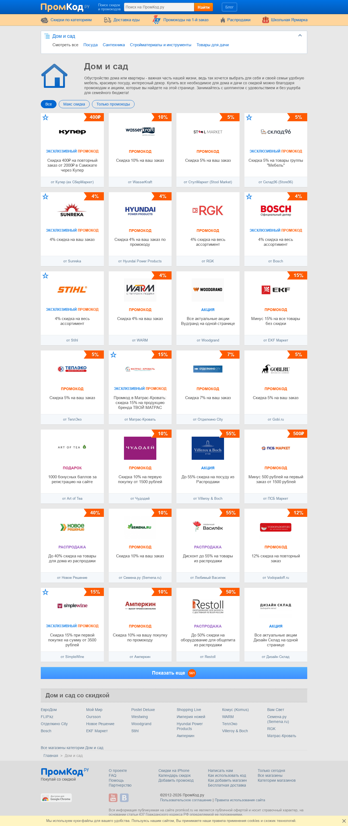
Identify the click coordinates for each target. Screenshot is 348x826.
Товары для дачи (213, 44)
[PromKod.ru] (65, 6)
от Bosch (275, 261)
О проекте (118, 770)
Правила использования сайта (240, 800)
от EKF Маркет (275, 340)
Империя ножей (191, 717)
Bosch (46, 731)
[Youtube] (114, 797)
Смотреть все (65, 44)
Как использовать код (227, 775)
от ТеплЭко (72, 419)
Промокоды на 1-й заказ (186, 19)
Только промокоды (113, 104)
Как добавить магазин (227, 780)
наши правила (214, 821)
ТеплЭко (229, 724)
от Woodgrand (208, 340)
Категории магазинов (277, 780)
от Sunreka (72, 261)
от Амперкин (140, 657)
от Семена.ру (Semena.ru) (140, 578)
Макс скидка (74, 104)
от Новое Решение (72, 578)
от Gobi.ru (276, 419)
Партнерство (120, 785)
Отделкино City (54, 724)
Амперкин (185, 736)
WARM (228, 717)
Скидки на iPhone (174, 770)
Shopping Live (189, 709)
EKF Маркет (97, 731)
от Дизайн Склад (276, 657)
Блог (229, 7)
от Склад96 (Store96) (276, 182)
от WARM (140, 340)
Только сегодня (271, 770)
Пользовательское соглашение (186, 800)
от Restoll (208, 657)
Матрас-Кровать (281, 736)
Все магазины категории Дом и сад (72, 748)
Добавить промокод (176, 780)
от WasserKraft (140, 182)
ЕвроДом (49, 709)
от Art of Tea (72, 498)
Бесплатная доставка (227, 785)
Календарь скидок (175, 775)
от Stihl (72, 340)
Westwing (139, 717)
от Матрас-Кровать (140, 419)
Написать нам (220, 770)
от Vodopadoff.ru (276, 578)
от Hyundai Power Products (140, 261)
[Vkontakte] (125, 797)
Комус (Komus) (235, 709)
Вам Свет (275, 709)
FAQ (112, 775)
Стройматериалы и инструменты (160, 44)
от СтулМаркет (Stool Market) (208, 182)
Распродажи (238, 19)
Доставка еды (127, 19)
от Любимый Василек (208, 578)
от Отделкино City (208, 419)
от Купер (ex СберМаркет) (72, 182)
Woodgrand (141, 724)
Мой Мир (94, 709)
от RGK (208, 261)
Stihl (135, 731)
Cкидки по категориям (71, 19)
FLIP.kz (47, 717)
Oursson (93, 717)
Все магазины (270, 775)
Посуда (90, 44)
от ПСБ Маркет (275, 498)
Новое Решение (100, 724)
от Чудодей (140, 498)
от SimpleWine (72, 657)
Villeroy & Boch (235, 731)
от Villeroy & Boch (207, 498)
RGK (271, 728)
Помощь (116, 780)
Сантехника (114, 44)
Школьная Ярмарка (289, 19)
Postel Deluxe (143, 709)
